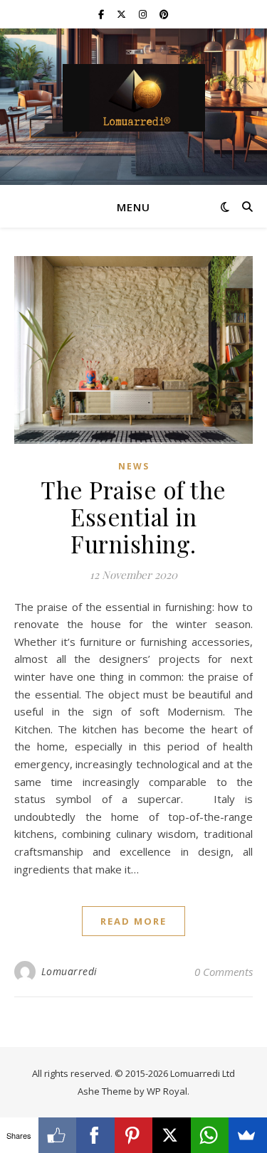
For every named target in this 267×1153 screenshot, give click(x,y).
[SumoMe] (248, 1135)
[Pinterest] (134, 1135)
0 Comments (223, 972)
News (134, 466)
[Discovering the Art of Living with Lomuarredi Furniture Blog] (134, 98)
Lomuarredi (69, 971)
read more (133, 921)
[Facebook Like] (57, 1135)
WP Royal (167, 1091)
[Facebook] (95, 1135)
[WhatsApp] (210, 1135)
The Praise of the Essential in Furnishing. (133, 516)
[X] (171, 1135)
